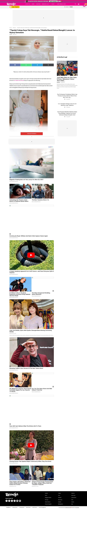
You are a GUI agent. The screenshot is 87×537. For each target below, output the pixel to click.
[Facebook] (64, 7)
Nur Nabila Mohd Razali (19, 80)
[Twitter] (67, 7)
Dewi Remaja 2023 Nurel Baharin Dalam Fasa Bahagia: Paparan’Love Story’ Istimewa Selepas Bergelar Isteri (67, 113)
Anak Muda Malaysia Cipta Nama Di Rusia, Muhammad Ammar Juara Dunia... (67, 79)
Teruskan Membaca (31, 133)
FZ (11, 34)
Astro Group (77, 507)
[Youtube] (70, 7)
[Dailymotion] (72, 7)
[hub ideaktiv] (78, 4)
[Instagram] (66, 7)
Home (10, 27)
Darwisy (58, 82)
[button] (75, 4)
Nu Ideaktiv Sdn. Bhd (68, 507)
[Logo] (11, 4)
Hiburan (14, 27)
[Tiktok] (69, 7)
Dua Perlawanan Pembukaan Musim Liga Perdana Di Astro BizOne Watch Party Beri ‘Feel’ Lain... (67, 96)
